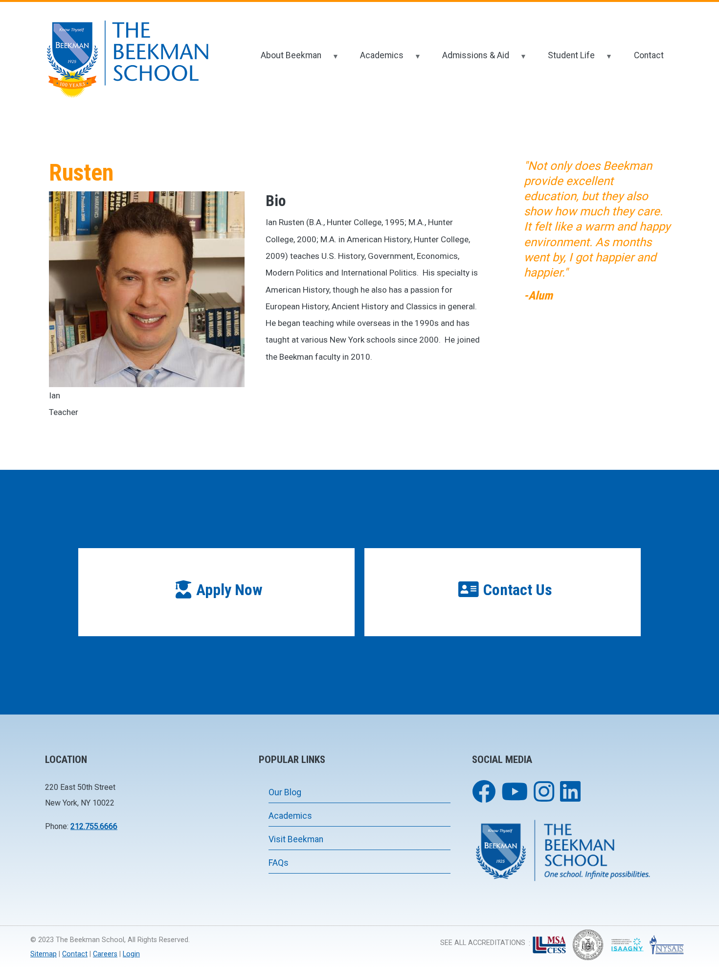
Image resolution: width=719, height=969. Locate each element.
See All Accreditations (482, 943)
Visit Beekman (296, 839)
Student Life (565, 59)
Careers (105, 954)
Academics (375, 59)
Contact (649, 55)
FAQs (279, 863)
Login (131, 954)
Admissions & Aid (469, 59)
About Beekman (284, 59)
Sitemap (43, 954)
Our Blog (285, 792)
